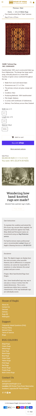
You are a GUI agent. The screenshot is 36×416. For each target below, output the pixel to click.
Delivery (5, 312)
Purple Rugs (6, 370)
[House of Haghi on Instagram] (7, 393)
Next (21, 8)
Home (10, 12)
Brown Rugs (6, 368)
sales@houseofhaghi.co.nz (11, 384)
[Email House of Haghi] (10, 393)
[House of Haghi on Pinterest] (5, 393)
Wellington (6, 317)
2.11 (4, 113)
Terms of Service (8, 333)
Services (5, 309)
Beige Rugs (6, 344)
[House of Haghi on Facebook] (3, 393)
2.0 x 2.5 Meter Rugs (21, 12)
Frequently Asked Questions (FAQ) (14, 325)
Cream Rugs (6, 346)
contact (21, 243)
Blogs (4, 335)
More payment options (18, 149)
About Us (5, 305)
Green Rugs (6, 358)
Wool (5, 129)
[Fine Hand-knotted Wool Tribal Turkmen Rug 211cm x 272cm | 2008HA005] (18, 39)
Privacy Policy (7, 328)
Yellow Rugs (6, 361)
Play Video (18, 209)
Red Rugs (5, 365)
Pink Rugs (5, 363)
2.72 (4, 121)
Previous (16, 8)
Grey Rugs (5, 351)
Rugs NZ (5, 314)
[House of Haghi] (18, 2)
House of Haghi (13, 403)
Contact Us (6, 307)
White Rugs (6, 349)
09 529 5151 (27, 245)
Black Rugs (6, 353)
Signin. (29, 403)
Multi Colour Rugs (8, 373)
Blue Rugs (5, 356)
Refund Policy (7, 330)
